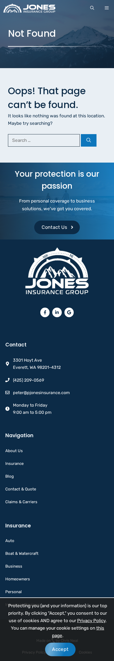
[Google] (69, 312)
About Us (14, 450)
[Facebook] (45, 312)
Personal (13, 591)
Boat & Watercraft (21, 553)
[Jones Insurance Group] (29, 8)
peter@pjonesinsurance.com (41, 392)
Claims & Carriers (21, 501)
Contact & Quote (20, 489)
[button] (92, 8)
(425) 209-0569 (28, 380)
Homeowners (17, 579)
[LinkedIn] (57, 312)
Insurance (14, 463)
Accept (60, 649)
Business (13, 566)
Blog (9, 476)
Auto (9, 540)
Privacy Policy (91, 620)
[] (89, 140)
